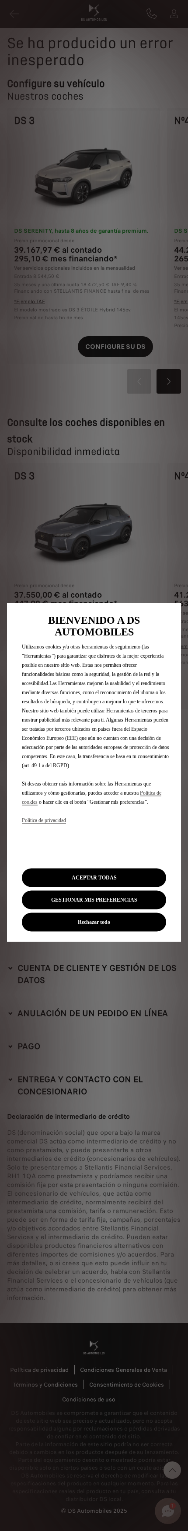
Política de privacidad (44, 820)
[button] (94, 900)
